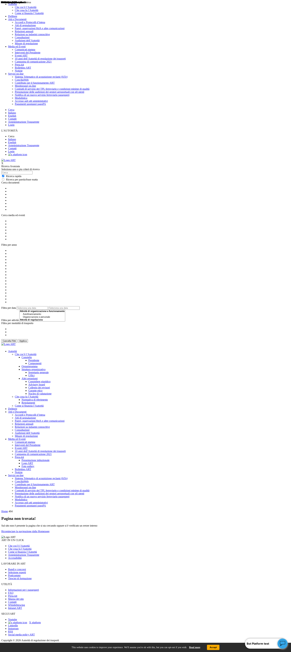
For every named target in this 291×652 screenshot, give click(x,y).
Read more (194, 647)
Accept (213, 647)
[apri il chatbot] (283, 644)
